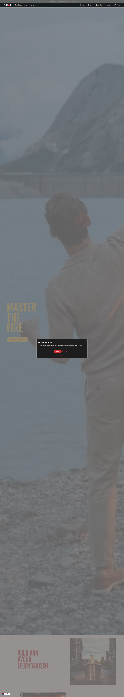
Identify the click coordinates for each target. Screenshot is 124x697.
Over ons (82, 5)
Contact (108, 5)
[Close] (86, 340)
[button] (6, 694)
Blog (89, 5)
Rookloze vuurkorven (21, 5)
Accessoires (33, 5)
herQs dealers (98, 5)
